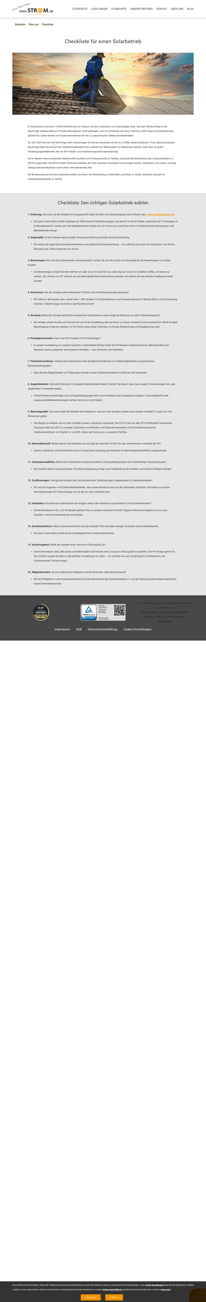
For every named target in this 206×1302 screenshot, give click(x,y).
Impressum (62, 629)
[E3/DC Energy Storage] (41, 612)
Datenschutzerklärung (102, 629)
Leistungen (99, 8)
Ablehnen (115, 1297)
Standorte (119, 8)
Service (161, 8)
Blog (190, 8)
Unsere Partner (141, 8)
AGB (79, 629)
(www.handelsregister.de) (160, 214)
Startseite (80, 8)
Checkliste (47, 24)
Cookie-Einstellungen (154, 1285)
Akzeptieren (91, 1297)
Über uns (177, 8)
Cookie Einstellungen (137, 629)
